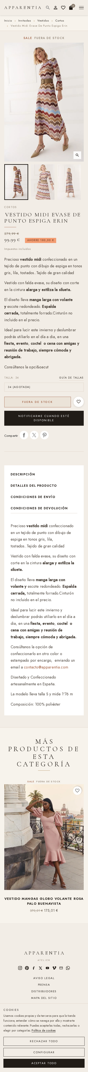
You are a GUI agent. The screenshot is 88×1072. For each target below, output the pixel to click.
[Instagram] (20, 968)
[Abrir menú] (81, 7)
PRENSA (44, 985)
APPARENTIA (23, 8)
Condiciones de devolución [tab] (39, 508)
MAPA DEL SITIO (44, 998)
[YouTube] (47, 968)
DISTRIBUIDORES (44, 991)
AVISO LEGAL (44, 978)
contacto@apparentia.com (46, 667)
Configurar (44, 1052)
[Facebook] (34, 968)
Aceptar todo (44, 1063)
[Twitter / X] (41, 968)
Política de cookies (44, 1030)
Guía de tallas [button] (71, 378)
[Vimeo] (54, 968)
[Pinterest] (27, 968)
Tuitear (34, 435)
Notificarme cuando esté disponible (44, 418)
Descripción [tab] (23, 474)
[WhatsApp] (68, 968)
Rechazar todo (44, 1041)
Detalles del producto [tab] (34, 485)
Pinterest (44, 435)
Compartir (24, 435)
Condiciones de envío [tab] (33, 497)
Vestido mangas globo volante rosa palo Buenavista (44, 901)
